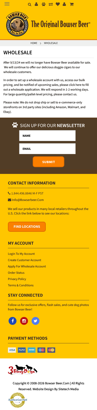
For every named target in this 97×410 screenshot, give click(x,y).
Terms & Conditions (21, 285)
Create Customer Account (24, 260)
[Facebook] (12, 321)
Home (33, 43)
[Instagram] (24, 321)
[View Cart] (72, 4)
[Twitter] (35, 321)
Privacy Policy (17, 279)
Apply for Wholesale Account (27, 266)
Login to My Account (21, 254)
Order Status (16, 273)
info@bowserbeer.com (28, 200)
